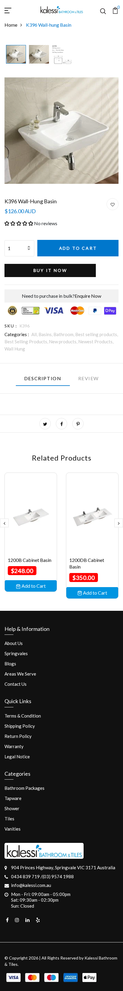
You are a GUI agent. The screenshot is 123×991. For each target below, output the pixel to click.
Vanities (12, 828)
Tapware (12, 798)
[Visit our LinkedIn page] (27, 920)
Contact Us (15, 684)
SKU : (10, 325)
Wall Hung (14, 348)
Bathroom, (64, 334)
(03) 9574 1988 (58, 876)
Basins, (46, 334)
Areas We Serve (20, 673)
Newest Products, (95, 341)
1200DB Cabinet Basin (86, 563)
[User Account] (112, 204)
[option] (15, 54)
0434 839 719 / (26, 876)
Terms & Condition (22, 715)
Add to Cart (78, 248)
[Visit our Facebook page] (7, 920)
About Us (13, 643)
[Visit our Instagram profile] (17, 920)
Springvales (16, 653)
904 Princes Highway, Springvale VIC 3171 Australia (63, 867)
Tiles (9, 818)
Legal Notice (17, 756)
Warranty (14, 746)
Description (42, 378)
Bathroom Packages (24, 788)
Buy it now (50, 270)
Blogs (10, 663)
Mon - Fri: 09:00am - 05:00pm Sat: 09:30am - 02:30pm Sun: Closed (40, 900)
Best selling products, (96, 334)
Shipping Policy (19, 726)
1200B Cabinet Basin (29, 560)
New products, (63, 341)
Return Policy (18, 736)
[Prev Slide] (4, 523)
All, (35, 334)
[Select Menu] (14, 9)
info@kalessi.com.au (31, 885)
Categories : (16, 334)
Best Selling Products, (26, 341)
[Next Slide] (118, 523)
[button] (18, 223)
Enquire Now (88, 296)
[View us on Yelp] (38, 920)
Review (88, 378)
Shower (11, 808)
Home (10, 25)
